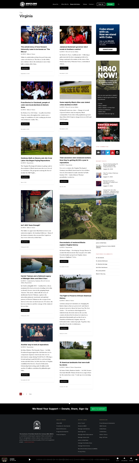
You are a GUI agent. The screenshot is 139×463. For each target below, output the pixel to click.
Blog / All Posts (103, 437)
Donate (100, 103)
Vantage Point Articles (84, 446)
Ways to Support (98, 409)
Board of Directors (61, 429)
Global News (103, 429)
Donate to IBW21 (82, 426)
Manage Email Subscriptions (85, 434)
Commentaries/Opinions (33, 281)
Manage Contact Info (83, 437)
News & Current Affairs (72, 51)
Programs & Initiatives (62, 431)
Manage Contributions (84, 429)
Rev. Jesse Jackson (100, 270)
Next (30, 394)
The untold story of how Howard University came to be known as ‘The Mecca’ (35, 49)
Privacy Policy (81, 451)
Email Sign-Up (82, 431)
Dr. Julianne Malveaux (102, 261)
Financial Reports (61, 434)
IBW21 (24, 54)
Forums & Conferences (104, 109)
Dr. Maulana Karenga (101, 264)
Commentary (103, 431)
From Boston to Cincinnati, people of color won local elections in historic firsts (35, 105)
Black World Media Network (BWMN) (87, 448)
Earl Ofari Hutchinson (101, 267)
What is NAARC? (102, 105)
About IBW (59, 423)
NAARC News (101, 111)
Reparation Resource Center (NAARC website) (105, 246)
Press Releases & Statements (107, 423)
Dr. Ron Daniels (100, 257)
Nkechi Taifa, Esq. (101, 274)
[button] (30, 459)
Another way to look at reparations (35, 345)
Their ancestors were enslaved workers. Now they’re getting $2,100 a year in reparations (75, 160)
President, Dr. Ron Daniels (63, 426)
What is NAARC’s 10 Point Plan (106, 107)
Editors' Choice (31, 54)
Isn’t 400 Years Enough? (30, 225)
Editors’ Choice (103, 434)
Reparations (69, 165)
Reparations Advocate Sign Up (106, 113)
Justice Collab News (101, 243)
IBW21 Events (103, 426)
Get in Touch (81, 423)
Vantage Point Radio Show (85, 443)
